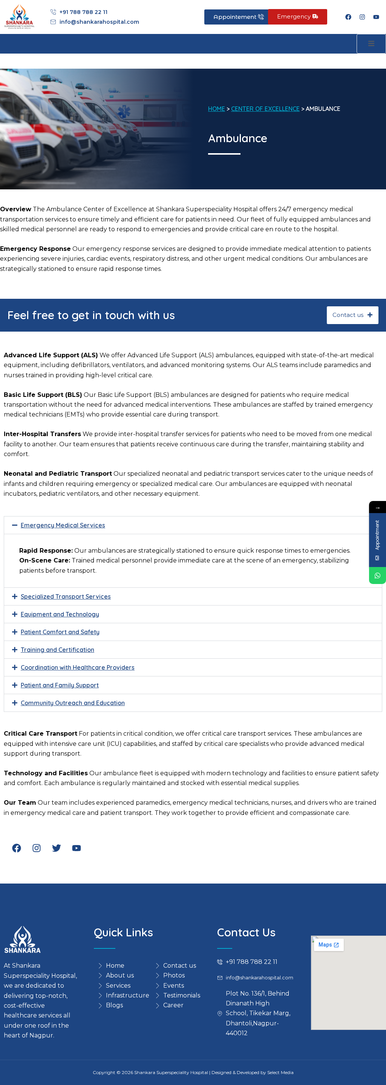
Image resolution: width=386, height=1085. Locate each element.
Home (216, 108)
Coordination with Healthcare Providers (78, 667)
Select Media (280, 1072)
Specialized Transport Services (66, 596)
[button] (193, 525)
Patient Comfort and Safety (60, 632)
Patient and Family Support (60, 685)
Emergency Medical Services (63, 525)
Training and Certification (57, 649)
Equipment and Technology (60, 614)
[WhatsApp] (377, 575)
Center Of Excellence (265, 108)
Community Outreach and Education (73, 703)
